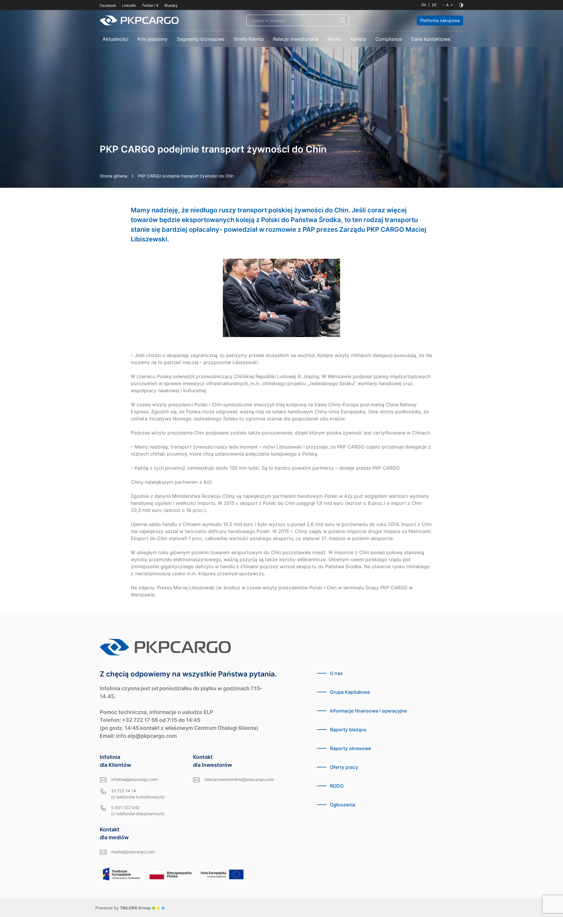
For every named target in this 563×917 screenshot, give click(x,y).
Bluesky (171, 5)
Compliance (388, 39)
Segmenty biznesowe (200, 39)
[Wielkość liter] (447, 5)
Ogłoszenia (342, 805)
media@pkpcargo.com (133, 851)
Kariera (358, 39)
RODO (336, 786)
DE (434, 5)
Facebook (108, 5)
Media (334, 39)
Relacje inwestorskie (295, 39)
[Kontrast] (461, 5)
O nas (336, 673)
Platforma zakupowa (440, 20)
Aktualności (115, 39)
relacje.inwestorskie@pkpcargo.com (239, 779)
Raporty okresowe (350, 748)
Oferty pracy (344, 767)
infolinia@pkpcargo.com (134, 779)
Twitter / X (150, 5)
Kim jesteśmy (152, 39)
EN (423, 5)
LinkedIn (129, 5)
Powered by (123, 907)
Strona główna (113, 175)
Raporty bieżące (348, 729)
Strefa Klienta (249, 39)
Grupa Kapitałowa (350, 692)
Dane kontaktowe (430, 39)
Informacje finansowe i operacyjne (368, 711)
